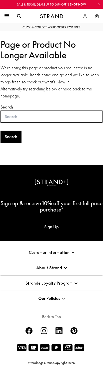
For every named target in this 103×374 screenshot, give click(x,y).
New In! (63, 81)
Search (6, 107)
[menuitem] (85, 16)
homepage (9, 95)
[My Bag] (94, 16)
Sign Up (51, 226)
